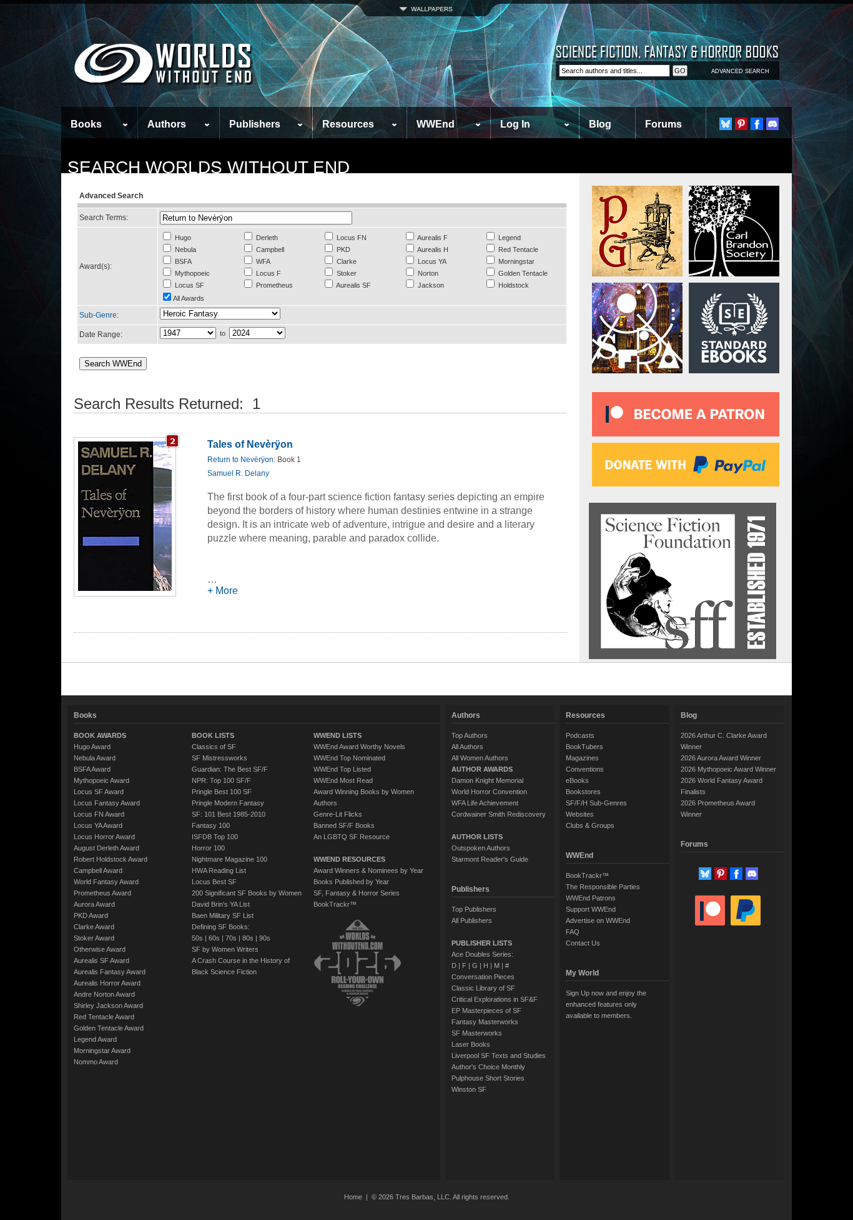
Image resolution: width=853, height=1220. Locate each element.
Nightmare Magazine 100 (229, 859)
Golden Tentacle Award (109, 1028)
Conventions (585, 769)
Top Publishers (473, 909)
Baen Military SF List (223, 915)
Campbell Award (98, 870)
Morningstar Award (102, 1050)
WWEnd (436, 124)
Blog (600, 124)
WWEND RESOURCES (349, 859)
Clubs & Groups (590, 825)
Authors (166, 124)
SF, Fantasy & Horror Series (356, 893)
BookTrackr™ (335, 904)
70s (231, 938)
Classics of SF (214, 746)
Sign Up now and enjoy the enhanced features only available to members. (606, 1004)
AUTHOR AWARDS (482, 769)
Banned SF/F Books (344, 825)
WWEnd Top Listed (342, 769)
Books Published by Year (351, 881)
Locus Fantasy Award (107, 803)
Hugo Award (92, 746)
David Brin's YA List (221, 904)
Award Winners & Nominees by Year (368, 870)
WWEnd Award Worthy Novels (359, 746)
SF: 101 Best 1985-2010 (228, 814)
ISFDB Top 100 (215, 836)
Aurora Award (94, 904)
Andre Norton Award (104, 994)
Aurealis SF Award (101, 960)
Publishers (254, 124)
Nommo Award (96, 1062)
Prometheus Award (102, 893)
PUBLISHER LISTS (481, 943)
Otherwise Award (100, 949)
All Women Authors (479, 758)
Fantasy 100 (211, 825)
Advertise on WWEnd (598, 920)
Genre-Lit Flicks (337, 814)
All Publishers (471, 920)
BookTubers (584, 746)
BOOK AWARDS (100, 735)
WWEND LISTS (337, 735)
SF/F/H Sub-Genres (596, 803)
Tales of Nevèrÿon (250, 444)
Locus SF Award (99, 791)
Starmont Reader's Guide (489, 859)
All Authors (467, 746)
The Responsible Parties (603, 886)
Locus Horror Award (104, 836)
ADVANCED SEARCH (740, 71)
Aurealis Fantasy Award (109, 971)
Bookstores (583, 791)
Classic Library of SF (483, 988)
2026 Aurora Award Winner (721, 758)
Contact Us (583, 943)
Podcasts (580, 735)
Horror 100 (208, 848)
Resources (348, 124)
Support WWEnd (591, 909)
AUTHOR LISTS (477, 836)
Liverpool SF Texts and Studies (498, 1055)
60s (214, 938)
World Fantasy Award (106, 881)
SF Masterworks (476, 1033)
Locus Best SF (214, 881)
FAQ (572, 931)
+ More (222, 590)
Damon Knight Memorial (487, 780)
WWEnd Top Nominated (349, 758)
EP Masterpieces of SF (486, 1010)
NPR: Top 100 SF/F (221, 780)
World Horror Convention (489, 791)
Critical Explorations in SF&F (494, 999)
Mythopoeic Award (101, 780)
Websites (580, 814)
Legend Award (95, 1039)
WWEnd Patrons (591, 898)
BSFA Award (92, 769)
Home (353, 1197)
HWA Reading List (219, 870)
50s (197, 938)
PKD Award (91, 915)
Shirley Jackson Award (108, 1005)
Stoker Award (94, 938)
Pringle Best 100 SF (222, 791)
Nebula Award (95, 758)
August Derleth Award (106, 848)
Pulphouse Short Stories (488, 1078)
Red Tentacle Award (104, 1017)
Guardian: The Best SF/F (230, 769)
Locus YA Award (98, 825)
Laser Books (470, 1044)
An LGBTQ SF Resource (351, 836)
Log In (515, 124)
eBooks (577, 780)
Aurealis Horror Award (107, 983)
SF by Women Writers (225, 949)
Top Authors (469, 735)
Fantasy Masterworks (484, 1022)
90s (264, 938)
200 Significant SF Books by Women (247, 893)
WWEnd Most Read (343, 780)
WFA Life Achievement (484, 803)
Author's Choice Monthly (488, 1067)
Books (86, 124)
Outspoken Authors (480, 848)
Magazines (582, 758)
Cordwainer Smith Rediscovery (498, 814)
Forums (663, 124)
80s (248, 938)
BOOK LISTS (213, 735)
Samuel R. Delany (238, 473)
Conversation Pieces (483, 977)
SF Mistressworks (219, 758)
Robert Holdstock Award (110, 859)
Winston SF (468, 1089)
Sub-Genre (98, 315)
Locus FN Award (99, 814)
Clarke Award (94, 926)
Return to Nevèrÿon (240, 459)
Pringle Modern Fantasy (228, 803)
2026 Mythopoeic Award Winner (728, 769)
